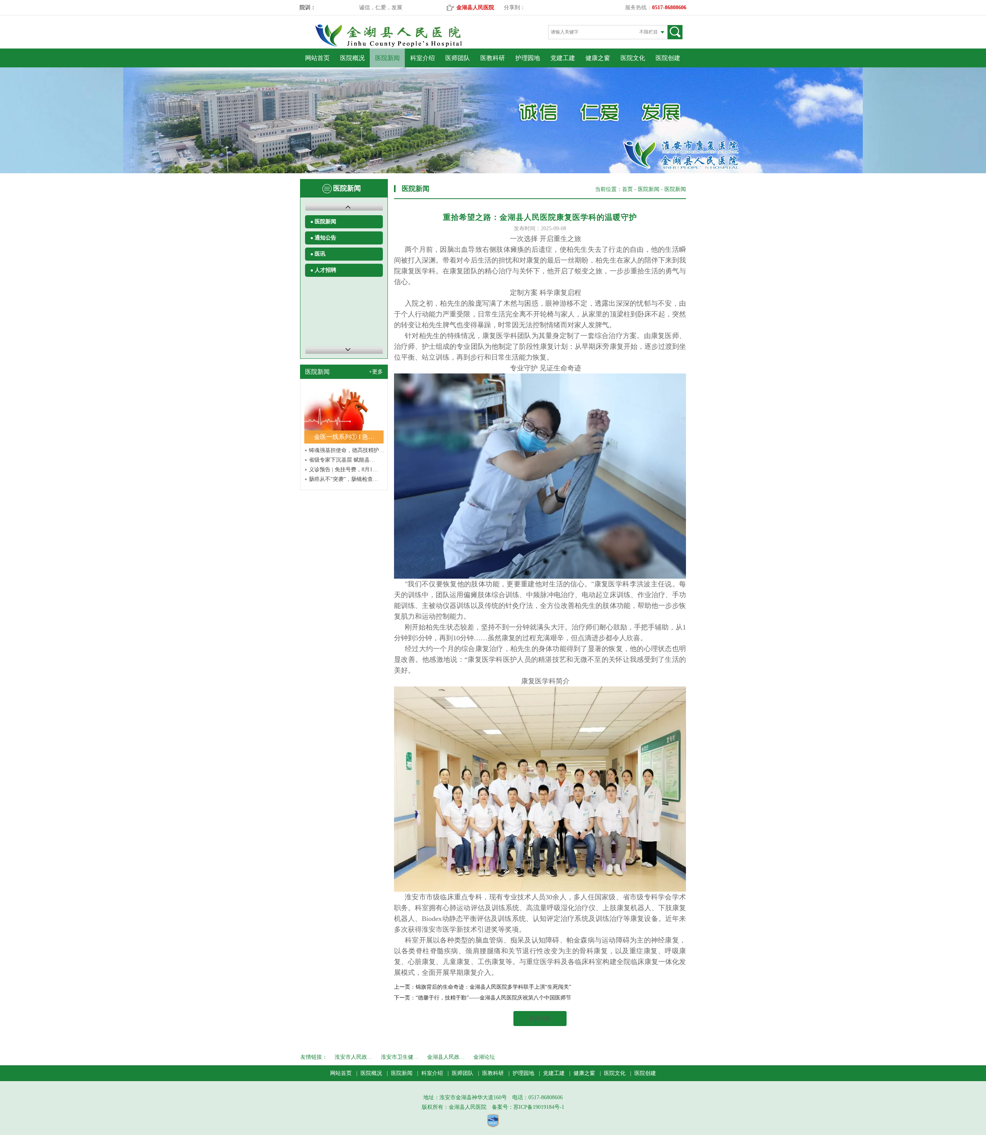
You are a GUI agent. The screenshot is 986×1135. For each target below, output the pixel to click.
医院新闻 (387, 58)
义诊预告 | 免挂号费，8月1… (343, 469)
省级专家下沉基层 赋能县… (342, 460)
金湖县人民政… (446, 1057)
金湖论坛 (484, 1057)
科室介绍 (422, 58)
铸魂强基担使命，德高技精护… (346, 450)
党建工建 (562, 58)
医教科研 (492, 58)
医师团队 (457, 58)
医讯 (320, 254)
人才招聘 (325, 270)
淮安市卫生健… (400, 1057)
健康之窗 (597, 58)
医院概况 (352, 58)
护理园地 (527, 58)
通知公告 (325, 238)
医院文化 (632, 58)
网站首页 (317, 58)
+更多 (376, 372)
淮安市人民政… (353, 1057)
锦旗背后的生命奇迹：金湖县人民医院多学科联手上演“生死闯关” (493, 987)
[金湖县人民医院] (401, 46)
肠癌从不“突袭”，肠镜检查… (343, 479)
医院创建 (668, 58)
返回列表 (540, 1018)
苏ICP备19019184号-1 (538, 1107)
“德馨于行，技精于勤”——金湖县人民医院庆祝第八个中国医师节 (493, 998)
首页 (627, 189)
